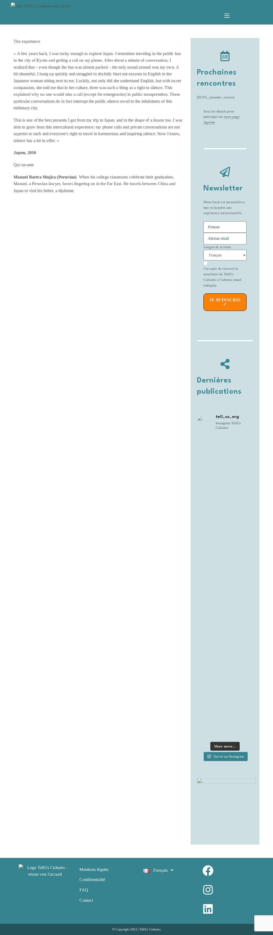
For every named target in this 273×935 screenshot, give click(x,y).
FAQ (83, 890)
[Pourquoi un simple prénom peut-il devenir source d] (225, 492)
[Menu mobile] (226, 16)
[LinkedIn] (228, 909)
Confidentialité (92, 879)
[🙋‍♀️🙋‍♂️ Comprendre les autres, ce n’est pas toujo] (225, 643)
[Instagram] (228, 889)
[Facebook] (228, 870)
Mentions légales (94, 869)
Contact (86, 900)
